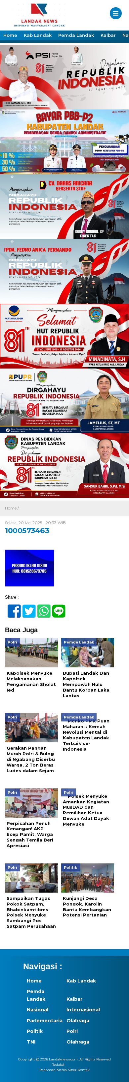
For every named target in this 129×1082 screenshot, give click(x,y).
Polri (72, 1031)
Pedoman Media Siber (57, 1070)
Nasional (37, 1010)
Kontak (84, 1070)
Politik (35, 1031)
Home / (12, 508)
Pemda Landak (76, 35)
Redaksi (58, 1064)
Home (10, 35)
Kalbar (108, 35)
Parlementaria (43, 1021)
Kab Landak (38, 35)
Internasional (82, 1010)
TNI (31, 1042)
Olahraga (77, 1021)
